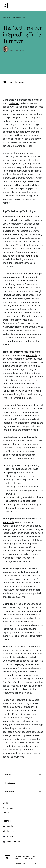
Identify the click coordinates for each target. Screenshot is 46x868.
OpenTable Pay (10, 682)
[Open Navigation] (41, 5)
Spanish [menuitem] (33, 863)
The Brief (6, 17)
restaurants (31, 355)
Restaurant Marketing (17, 17)
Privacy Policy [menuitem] (20, 863)
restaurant (14, 103)
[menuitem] (8, 808)
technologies (31, 255)
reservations (21, 621)
